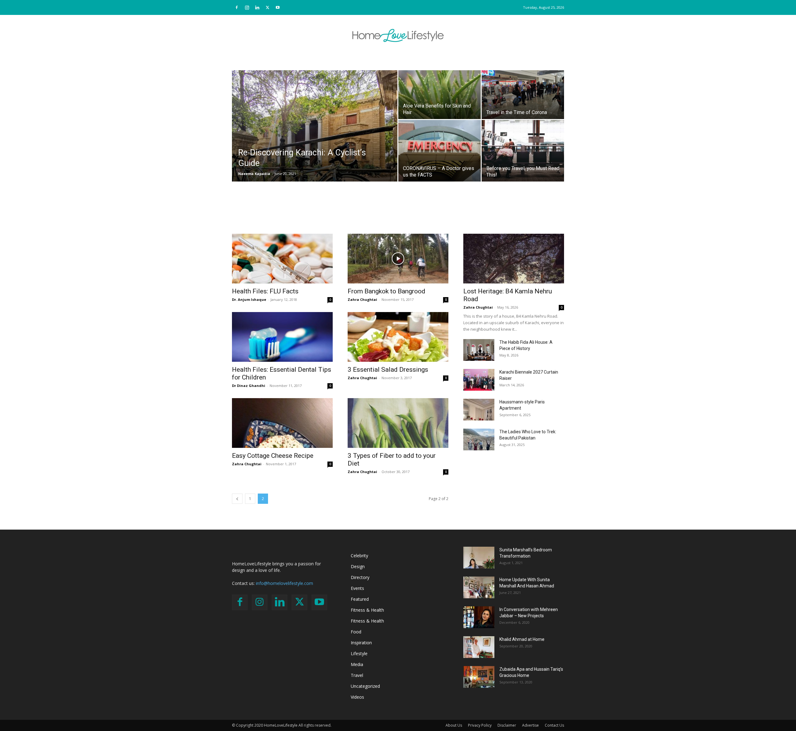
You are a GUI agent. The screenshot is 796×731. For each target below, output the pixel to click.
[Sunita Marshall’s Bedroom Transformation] (478, 557)
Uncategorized (365, 686)
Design (358, 566)
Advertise (530, 725)
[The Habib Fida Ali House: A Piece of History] (478, 350)
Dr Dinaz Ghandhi (248, 385)
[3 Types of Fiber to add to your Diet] (398, 423)
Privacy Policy (480, 725)
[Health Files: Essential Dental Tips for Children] (282, 337)
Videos (357, 697)
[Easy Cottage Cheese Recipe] (282, 423)
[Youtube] (277, 7)
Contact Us (554, 725)
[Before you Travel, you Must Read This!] (523, 151)
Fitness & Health (367, 610)
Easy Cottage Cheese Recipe (272, 455)
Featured (360, 599)
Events (357, 588)
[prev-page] (237, 499)
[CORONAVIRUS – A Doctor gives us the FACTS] (439, 151)
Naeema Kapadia (254, 173)
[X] (267, 7)
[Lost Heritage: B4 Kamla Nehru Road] (513, 258)
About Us (454, 725)
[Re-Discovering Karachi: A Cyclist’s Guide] (314, 129)
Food (356, 632)
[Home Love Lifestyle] (398, 35)
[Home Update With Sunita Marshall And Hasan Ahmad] (478, 587)
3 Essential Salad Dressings (388, 369)
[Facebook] (236, 7)
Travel (357, 675)
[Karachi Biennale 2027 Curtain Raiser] (478, 380)
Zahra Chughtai (362, 299)
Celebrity (359, 556)
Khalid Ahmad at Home (521, 639)
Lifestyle (359, 653)
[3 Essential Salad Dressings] (398, 337)
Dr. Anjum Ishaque (249, 299)
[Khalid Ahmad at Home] (478, 647)
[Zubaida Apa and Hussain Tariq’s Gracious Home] (478, 677)
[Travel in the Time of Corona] (523, 88)
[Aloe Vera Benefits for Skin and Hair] (439, 88)
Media (357, 664)
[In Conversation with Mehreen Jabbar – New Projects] (478, 617)
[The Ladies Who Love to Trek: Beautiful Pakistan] (478, 439)
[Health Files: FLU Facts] (282, 258)
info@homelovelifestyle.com (284, 583)
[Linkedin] (257, 7)
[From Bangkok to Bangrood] (398, 258)
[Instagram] (247, 7)
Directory (360, 577)
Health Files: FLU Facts (265, 291)
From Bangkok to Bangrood (386, 291)
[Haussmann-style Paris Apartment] (478, 410)
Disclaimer (506, 725)
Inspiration (361, 643)
